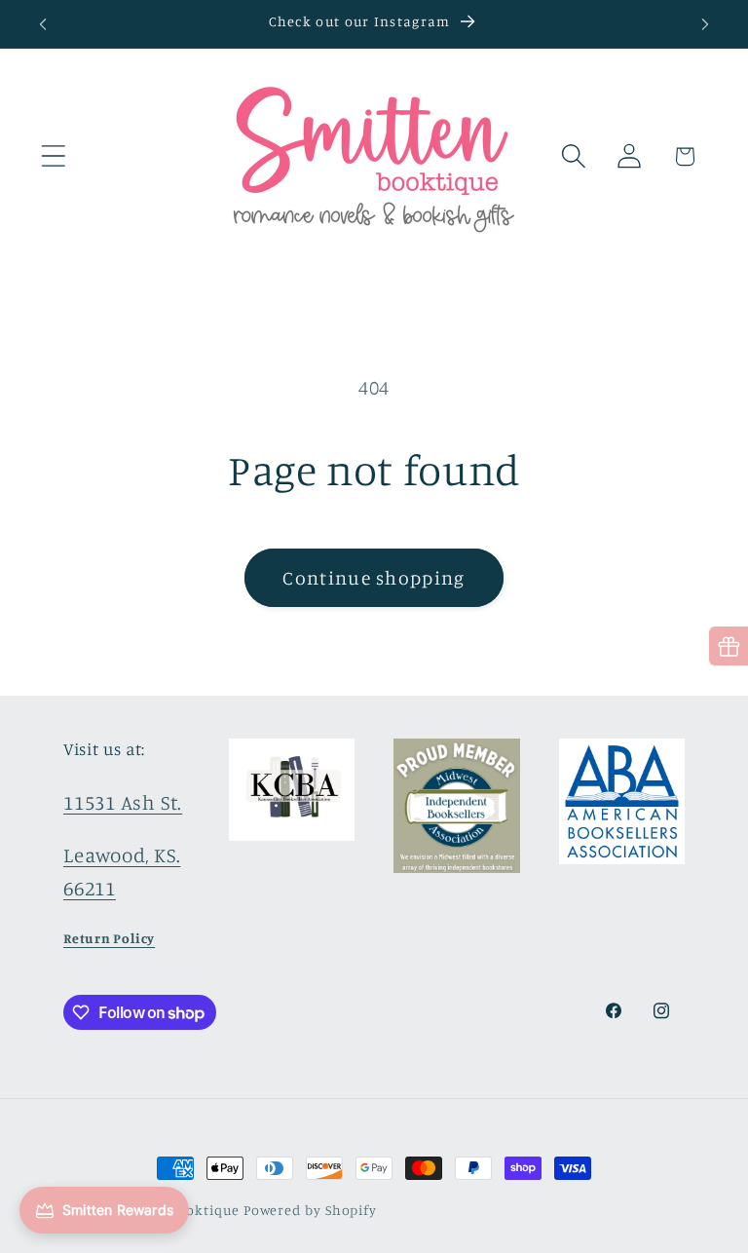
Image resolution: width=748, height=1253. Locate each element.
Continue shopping (373, 577)
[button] (53, 156)
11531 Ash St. (122, 802)
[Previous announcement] (42, 24)
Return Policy (109, 938)
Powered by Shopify (310, 1209)
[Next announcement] (705, 24)
